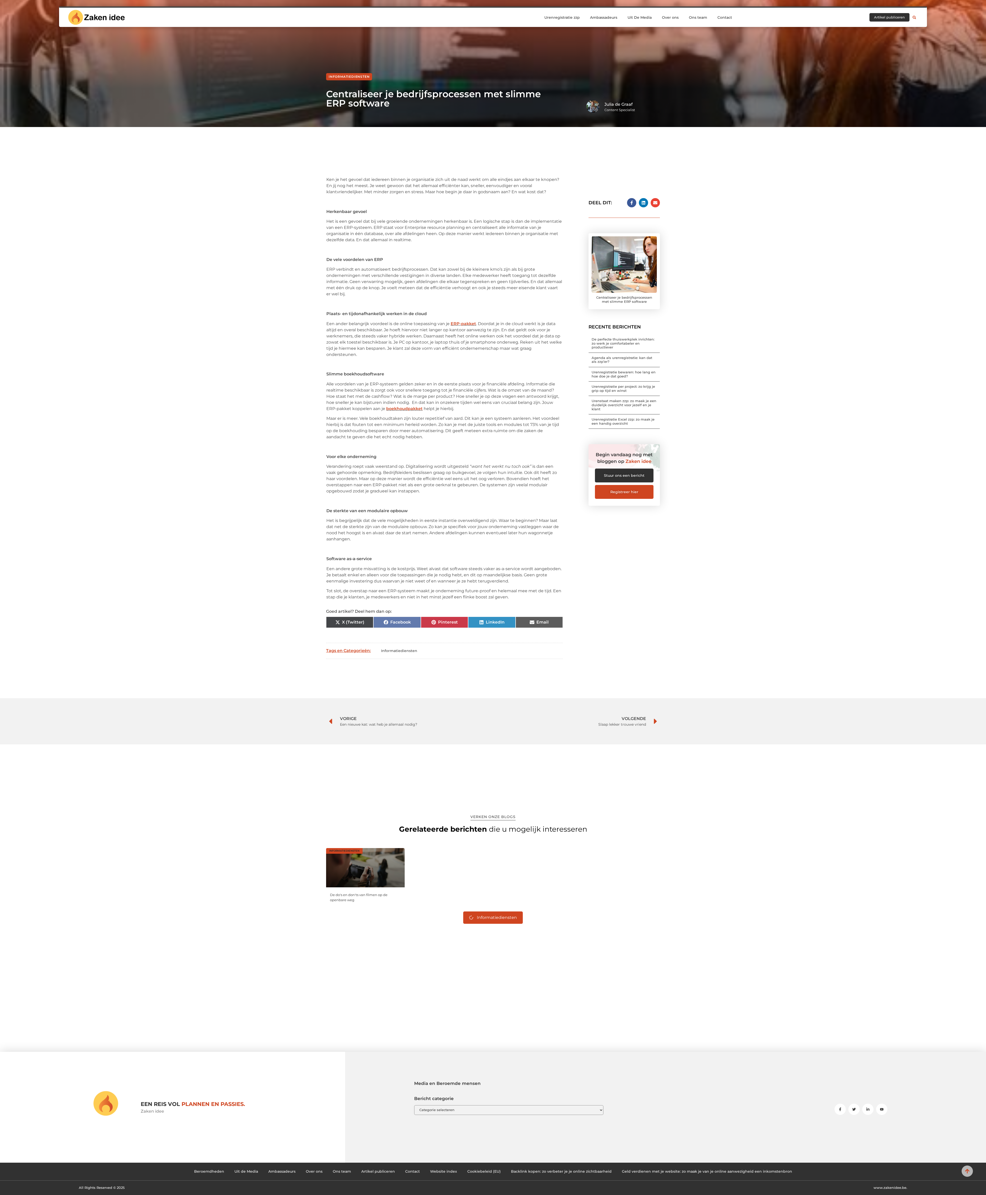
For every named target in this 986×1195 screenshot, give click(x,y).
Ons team (698, 17)
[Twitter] (854, 1109)
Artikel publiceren (378, 1171)
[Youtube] (881, 1109)
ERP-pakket (463, 323)
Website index (443, 1171)
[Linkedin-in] (868, 1109)
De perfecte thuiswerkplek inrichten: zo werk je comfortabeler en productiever (623, 343)
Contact (724, 17)
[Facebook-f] (840, 1109)
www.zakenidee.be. (890, 1188)
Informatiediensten (349, 77)
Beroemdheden (209, 1171)
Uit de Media (246, 1171)
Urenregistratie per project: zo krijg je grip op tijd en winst (623, 388)
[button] (914, 17)
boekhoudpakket (404, 408)
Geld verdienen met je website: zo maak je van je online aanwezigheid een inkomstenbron (707, 1171)
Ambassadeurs (603, 17)
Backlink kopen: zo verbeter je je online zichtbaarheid (561, 1171)
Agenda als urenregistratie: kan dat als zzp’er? (622, 360)
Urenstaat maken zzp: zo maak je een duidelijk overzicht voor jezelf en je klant (624, 405)
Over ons (670, 17)
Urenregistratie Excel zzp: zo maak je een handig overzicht (623, 421)
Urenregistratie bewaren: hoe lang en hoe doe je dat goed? (624, 374)
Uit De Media (640, 17)
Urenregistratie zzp (562, 17)
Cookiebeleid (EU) (484, 1171)
